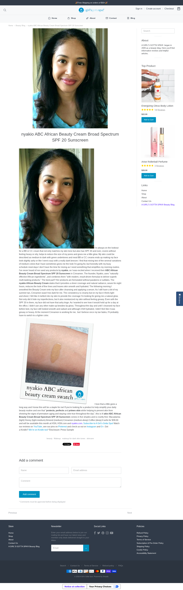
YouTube (37, 426)
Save (77, 444)
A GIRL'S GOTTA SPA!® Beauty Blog (157, 204)
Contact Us (146, 201)
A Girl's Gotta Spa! (86, 577)
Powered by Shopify (101, 577)
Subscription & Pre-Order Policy (150, 543)
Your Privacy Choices (100, 586)
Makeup (57, 438)
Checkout (169, 9)
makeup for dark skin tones (73, 438)
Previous (12, 513)
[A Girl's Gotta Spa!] (91, 10)
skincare (90, 438)
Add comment (29, 494)
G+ (102, 426)
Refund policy (108, 566)
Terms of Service (144, 539)
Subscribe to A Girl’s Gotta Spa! (98, 423)
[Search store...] (5, 10)
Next (129, 513)
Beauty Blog (20, 26)
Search (63, 566)
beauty (49, 438)
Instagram (91, 426)
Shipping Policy (143, 546)
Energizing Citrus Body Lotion (157, 105)
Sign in (139, 9)
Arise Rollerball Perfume (154, 161)
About (144, 197)
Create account (153, 9)
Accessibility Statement (146, 553)
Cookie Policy (142, 550)
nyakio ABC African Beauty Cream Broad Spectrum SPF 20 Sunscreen (55, 26)
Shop (143, 194)
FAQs (120, 566)
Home (10, 26)
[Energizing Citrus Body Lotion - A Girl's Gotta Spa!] (158, 85)
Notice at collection (75, 586)
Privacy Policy (142, 536)
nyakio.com (76, 423)
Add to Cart (149, 120)
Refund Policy (142, 533)
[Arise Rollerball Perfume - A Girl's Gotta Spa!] (158, 141)
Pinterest (62, 426)
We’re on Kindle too (38, 430)
